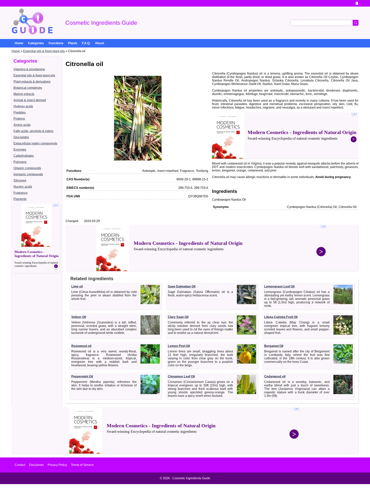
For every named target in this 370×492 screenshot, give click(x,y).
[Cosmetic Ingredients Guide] (32, 23)
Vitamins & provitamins (29, 69)
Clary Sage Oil (178, 317)
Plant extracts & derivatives (31, 81)
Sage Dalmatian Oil (181, 286)
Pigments (19, 199)
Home (16, 51)
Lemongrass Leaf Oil (279, 286)
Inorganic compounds (28, 174)
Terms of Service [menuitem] (82, 465)
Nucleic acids (22, 186)
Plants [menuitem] (72, 43)
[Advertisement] (36, 238)
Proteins (19, 118)
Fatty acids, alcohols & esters (33, 131)
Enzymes (19, 149)
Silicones (19, 180)
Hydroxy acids (23, 106)
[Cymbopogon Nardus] (138, 163)
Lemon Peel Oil (179, 346)
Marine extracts (23, 94)
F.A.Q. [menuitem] (86, 43)
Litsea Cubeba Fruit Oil (281, 317)
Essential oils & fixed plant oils (44, 51)
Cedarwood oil (274, 376)
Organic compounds (27, 168)
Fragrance (20, 192)
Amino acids (21, 124)
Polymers (19, 162)
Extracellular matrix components (35, 143)
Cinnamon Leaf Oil (181, 376)
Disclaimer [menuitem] (36, 465)
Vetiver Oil (78, 317)
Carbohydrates (23, 155)
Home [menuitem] (19, 43)
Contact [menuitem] (20, 465)
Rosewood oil (81, 346)
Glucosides (21, 137)
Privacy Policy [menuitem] (57, 465)
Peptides (19, 112)
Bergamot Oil (273, 346)
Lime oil (77, 286)
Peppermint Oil (82, 376)
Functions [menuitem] (56, 43)
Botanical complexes (27, 87)
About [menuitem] (99, 43)
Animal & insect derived (29, 100)
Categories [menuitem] (36, 43)
